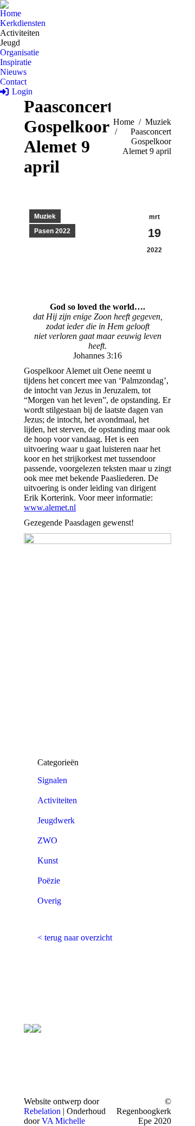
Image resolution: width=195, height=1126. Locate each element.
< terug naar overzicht (74, 937)
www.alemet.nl (50, 507)
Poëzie (48, 880)
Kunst (47, 860)
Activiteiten (57, 800)
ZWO (47, 840)
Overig (49, 900)
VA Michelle (63, 1120)
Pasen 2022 (52, 231)
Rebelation (42, 1111)
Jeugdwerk (56, 820)
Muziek (45, 216)
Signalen (52, 780)
